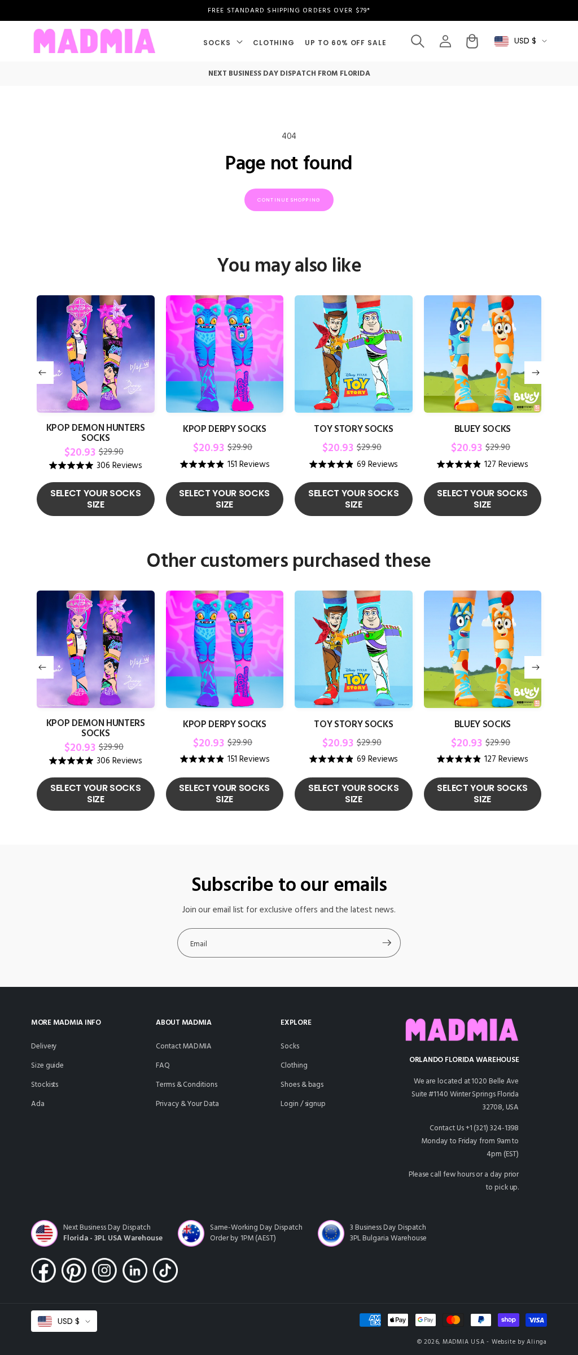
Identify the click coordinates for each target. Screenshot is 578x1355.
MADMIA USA (464, 1342)
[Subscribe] (386, 943)
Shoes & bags (302, 1085)
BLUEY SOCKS (482, 430)
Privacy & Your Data (187, 1104)
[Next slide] (535, 372)
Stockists (44, 1085)
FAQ (163, 1066)
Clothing (294, 1066)
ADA (38, 1104)
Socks (290, 1046)
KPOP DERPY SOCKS (224, 430)
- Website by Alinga (517, 1342)
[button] (223, 41)
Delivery (44, 1046)
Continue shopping (289, 199)
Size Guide (47, 1066)
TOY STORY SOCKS (353, 430)
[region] (289, 10)
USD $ (525, 41)
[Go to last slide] (42, 372)
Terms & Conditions (186, 1085)
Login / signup (303, 1104)
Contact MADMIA (184, 1046)
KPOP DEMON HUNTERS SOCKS (95, 433)
